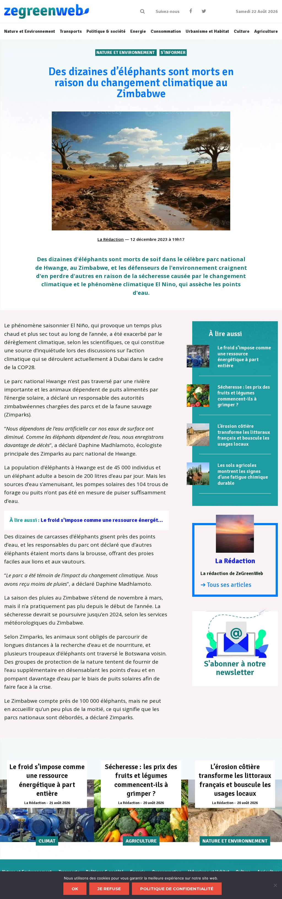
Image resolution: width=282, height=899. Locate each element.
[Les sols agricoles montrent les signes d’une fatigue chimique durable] (198, 473)
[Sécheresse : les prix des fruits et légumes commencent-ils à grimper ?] (198, 395)
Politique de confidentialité (176, 888)
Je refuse (109, 888)
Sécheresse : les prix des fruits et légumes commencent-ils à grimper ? (244, 396)
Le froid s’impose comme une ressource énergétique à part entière (122, 520)
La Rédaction (110, 239)
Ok (75, 888)
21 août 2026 (59, 803)
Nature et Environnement (126, 52)
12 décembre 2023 (148, 239)
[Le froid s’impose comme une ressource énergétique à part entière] (198, 356)
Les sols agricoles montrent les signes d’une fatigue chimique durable (243, 474)
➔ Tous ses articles (225, 585)
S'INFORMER (173, 52)
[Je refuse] (275, 885)
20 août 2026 (153, 803)
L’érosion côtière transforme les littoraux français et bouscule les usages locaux (244, 435)
